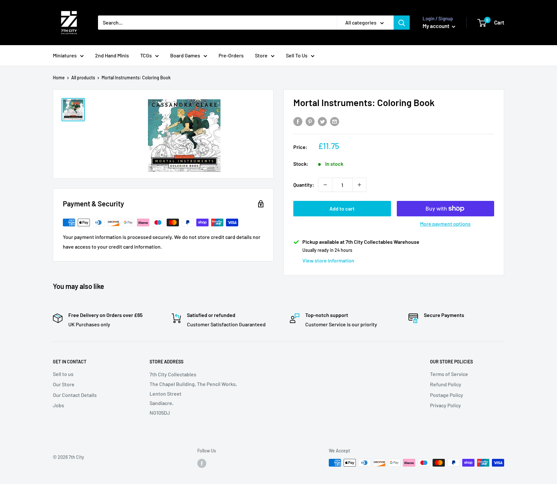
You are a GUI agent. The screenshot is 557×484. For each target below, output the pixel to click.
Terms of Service (449, 374)
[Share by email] (334, 121)
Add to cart (342, 208)
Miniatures (65, 55)
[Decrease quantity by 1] (325, 185)
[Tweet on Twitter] (322, 121)
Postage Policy (446, 395)
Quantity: (303, 185)
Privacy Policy (445, 405)
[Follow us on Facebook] (201, 463)
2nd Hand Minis (112, 55)
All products (83, 77)
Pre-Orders (231, 55)
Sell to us (63, 374)
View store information (328, 260)
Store (261, 55)
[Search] (402, 22)
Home (59, 77)
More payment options (445, 224)
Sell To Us (297, 55)
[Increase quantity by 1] (359, 185)
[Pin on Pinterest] (310, 121)
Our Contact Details (75, 395)
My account (436, 26)
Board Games (185, 55)
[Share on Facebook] (297, 121)
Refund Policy (445, 384)
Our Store (63, 384)
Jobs (58, 405)
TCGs (146, 55)
